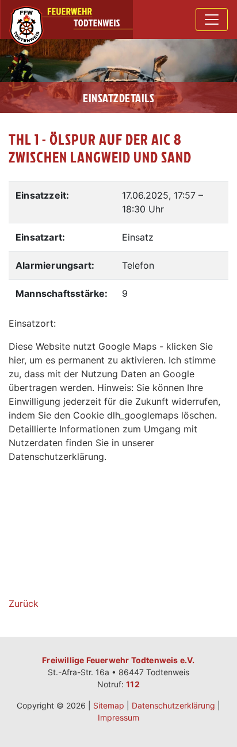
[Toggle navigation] (212, 19)
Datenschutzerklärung (173, 705)
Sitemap (108, 705)
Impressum (118, 717)
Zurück (24, 603)
